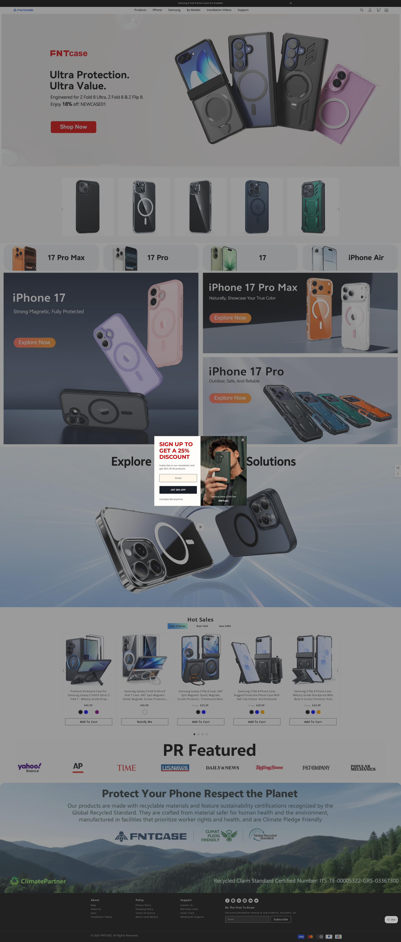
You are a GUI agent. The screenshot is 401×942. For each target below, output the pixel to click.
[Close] (243, 440)
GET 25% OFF (178, 489)
